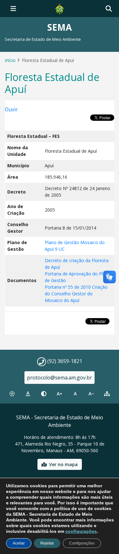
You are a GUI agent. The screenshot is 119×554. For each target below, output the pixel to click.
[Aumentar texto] (59, 393)
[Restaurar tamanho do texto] (75, 393)
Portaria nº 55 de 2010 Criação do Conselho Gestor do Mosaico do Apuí (76, 293)
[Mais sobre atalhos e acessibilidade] (12, 393)
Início (10, 60)
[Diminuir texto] (91, 393)
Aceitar (19, 543)
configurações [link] (81, 531)
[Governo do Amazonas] (59, 7)
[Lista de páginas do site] (107, 393)
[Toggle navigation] (13, 9)
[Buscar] (108, 8)
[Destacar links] (28, 393)
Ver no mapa (63, 464)
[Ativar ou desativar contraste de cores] (43, 393)
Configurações (82, 543)
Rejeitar (47, 543)
